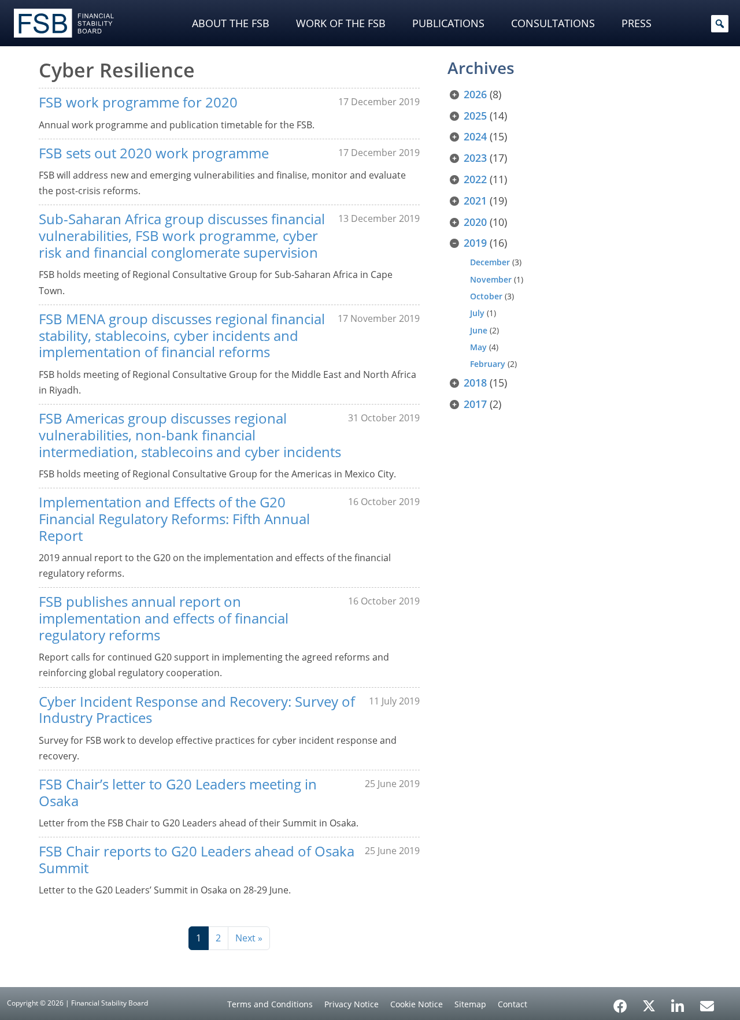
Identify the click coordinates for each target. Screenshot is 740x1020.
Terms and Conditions (270, 1004)
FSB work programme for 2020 (138, 102)
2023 (475, 158)
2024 (475, 136)
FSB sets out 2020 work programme (154, 152)
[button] (719, 23)
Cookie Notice (416, 1004)
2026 (475, 94)
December (490, 262)
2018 (475, 383)
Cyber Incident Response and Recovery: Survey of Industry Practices (197, 710)
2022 (475, 179)
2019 (475, 243)
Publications (448, 23)
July (477, 312)
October (486, 296)
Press (636, 23)
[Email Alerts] (707, 1005)
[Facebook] (620, 1002)
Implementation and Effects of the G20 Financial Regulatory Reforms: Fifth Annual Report (174, 518)
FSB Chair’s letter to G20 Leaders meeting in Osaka (178, 792)
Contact (512, 1004)
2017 (475, 404)
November (491, 279)
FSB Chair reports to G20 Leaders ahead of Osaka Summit (196, 859)
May (478, 347)
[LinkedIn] (678, 1002)
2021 (475, 200)
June (478, 330)
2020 (475, 222)
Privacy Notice (351, 1004)
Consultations (553, 23)
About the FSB (230, 23)
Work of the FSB (341, 23)
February (487, 363)
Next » (248, 938)
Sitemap (470, 1004)
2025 (475, 116)
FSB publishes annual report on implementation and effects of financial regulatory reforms (163, 618)
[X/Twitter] (649, 1005)
